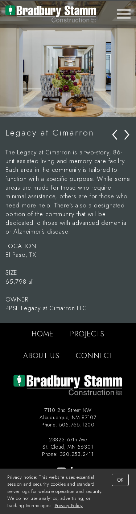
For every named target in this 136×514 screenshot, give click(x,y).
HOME (42, 334)
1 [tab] (51, 109)
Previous (5, 58)
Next (130, 58)
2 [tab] (62, 109)
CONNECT (94, 356)
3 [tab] (73, 109)
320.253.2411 (77, 454)
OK (120, 479)
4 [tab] (84, 109)
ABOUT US (41, 356)
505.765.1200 (77, 424)
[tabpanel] (68, 59)
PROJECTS (87, 334)
